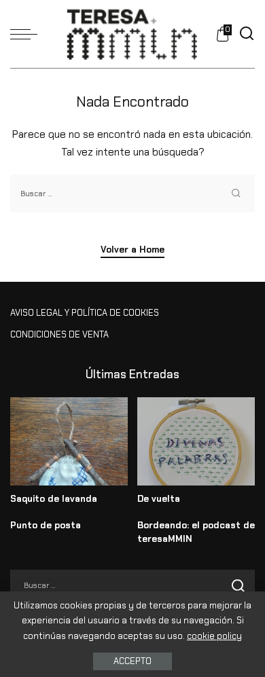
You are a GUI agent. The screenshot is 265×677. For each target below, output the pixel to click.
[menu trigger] (27, 34)
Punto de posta (45, 525)
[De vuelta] (196, 441)
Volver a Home (132, 249)
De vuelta (158, 499)
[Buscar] (246, 34)
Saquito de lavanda (53, 499)
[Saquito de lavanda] (69, 441)
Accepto (132, 661)
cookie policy (214, 636)
